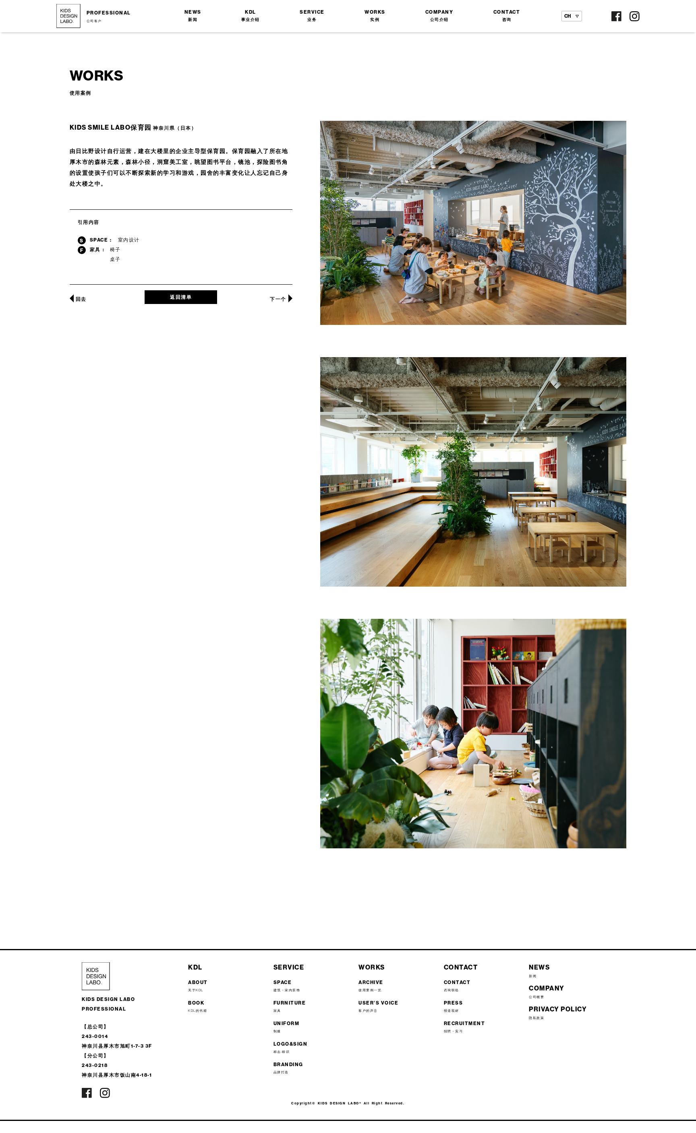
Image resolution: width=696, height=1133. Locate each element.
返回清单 (181, 297)
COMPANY (439, 15)
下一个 (278, 299)
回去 (81, 299)
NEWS (192, 15)
